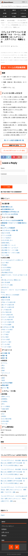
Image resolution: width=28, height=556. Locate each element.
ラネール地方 (6, 339)
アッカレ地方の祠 (7, 319)
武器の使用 (5, 409)
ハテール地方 (6, 332)
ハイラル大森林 (6, 324)
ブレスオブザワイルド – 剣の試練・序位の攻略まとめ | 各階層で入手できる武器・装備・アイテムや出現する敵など (14, 480)
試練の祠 (14, 10)
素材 (3, 378)
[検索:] (14, 448)
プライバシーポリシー (8, 526)
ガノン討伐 (5, 255)
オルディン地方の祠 (8, 317)
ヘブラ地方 (5, 334)
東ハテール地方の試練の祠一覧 (14, 140)
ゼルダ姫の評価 (6, 419)
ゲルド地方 (5, 337)
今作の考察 (5, 421)
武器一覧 (4, 355)
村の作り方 (5, 287)
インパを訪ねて (6, 238)
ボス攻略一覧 (6, 353)
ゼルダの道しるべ (7, 240)
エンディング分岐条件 (8, 228)
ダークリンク (6, 373)
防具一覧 (4, 358)
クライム (4, 363)
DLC (3, 414)
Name (2, 168)
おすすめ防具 (14, 13)
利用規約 (4, 529)
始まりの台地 (6, 233)
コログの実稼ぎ (6, 267)
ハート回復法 (6, 406)
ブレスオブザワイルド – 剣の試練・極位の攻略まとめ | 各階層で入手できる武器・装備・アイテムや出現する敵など (14, 463)
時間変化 (4, 399)
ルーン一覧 (5, 388)
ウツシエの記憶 (6, 235)
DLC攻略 (14, 16)
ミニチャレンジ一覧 (8, 327)
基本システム (6, 396)
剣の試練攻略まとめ (8, 209)
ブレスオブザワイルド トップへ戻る (14, 150)
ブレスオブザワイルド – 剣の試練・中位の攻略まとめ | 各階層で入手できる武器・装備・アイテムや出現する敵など (14, 471)
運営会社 (4, 535)
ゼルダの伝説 (11, 20)
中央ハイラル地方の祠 (8, 302)
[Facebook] (11, 547)
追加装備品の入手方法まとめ (10, 212)
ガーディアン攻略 (7, 285)
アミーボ (4, 424)
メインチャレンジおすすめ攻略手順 (12, 220)
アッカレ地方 (6, 344)
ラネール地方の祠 (7, 315)
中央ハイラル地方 (7, 329)
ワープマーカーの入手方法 (10, 214)
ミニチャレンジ (23, 13)
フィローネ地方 (6, 347)
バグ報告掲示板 (23, 16)
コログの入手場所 (7, 383)
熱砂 (3, 370)
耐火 (3, 368)
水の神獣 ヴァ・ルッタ (9, 245)
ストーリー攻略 (23, 10)
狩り (3, 404)
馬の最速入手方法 (7, 272)
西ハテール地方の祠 (8, 305)
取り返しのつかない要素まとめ (11, 280)
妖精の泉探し (6, 243)
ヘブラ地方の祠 (6, 310)
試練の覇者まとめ (7, 207)
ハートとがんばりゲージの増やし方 (12, 260)
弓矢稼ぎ (4, 265)
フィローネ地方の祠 (8, 322)
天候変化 (4, 401)
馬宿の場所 (5, 385)
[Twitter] (17, 547)
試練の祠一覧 (6, 297)
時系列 (4, 416)
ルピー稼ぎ (5, 16)
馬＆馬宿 (4, 13)
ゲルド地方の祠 (6, 312)
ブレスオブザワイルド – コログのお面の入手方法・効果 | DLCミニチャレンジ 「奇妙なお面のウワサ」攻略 (14, 498)
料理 (3, 380)
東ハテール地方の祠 (8, 307)
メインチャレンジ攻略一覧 (10, 230)
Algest (3, 515)
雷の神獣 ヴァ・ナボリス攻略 (11, 253)
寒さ (3, 365)
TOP (4, 10)
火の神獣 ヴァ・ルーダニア (10, 248)
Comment (4, 174)
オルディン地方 (6, 342)
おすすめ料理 (6, 270)
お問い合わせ (5, 532)
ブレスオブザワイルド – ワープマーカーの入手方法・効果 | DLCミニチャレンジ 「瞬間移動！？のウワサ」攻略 (14, 489)
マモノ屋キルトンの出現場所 (10, 295)
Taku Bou (15, 46)
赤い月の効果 (6, 282)
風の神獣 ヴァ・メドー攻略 (10, 250)
